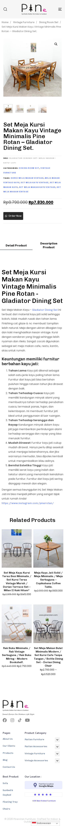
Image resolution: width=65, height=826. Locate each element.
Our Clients (9, 745)
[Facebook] (5, 720)
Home (5, 22)
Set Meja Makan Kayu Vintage (37, 187)
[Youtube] (27, 720)
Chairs (6, 808)
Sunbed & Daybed (8, 792)
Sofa (5, 783)
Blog (5, 760)
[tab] (16, 247)
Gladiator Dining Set (45, 309)
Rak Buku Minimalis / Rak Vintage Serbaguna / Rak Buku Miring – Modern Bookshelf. (16, 655)
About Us (8, 738)
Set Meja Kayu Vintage (34, 183)
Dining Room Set (48, 22)
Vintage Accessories (36, 760)
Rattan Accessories (36, 746)
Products (8, 753)
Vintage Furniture (23, 22)
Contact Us (9, 767)
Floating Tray (10, 801)
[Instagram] (12, 720)
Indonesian (43, 823)
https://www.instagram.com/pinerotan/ (28, 503)
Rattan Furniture (34, 739)
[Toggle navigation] (52, 9)
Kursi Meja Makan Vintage (27, 178)
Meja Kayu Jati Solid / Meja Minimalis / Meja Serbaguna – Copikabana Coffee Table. (48, 579)
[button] (5, 9)
